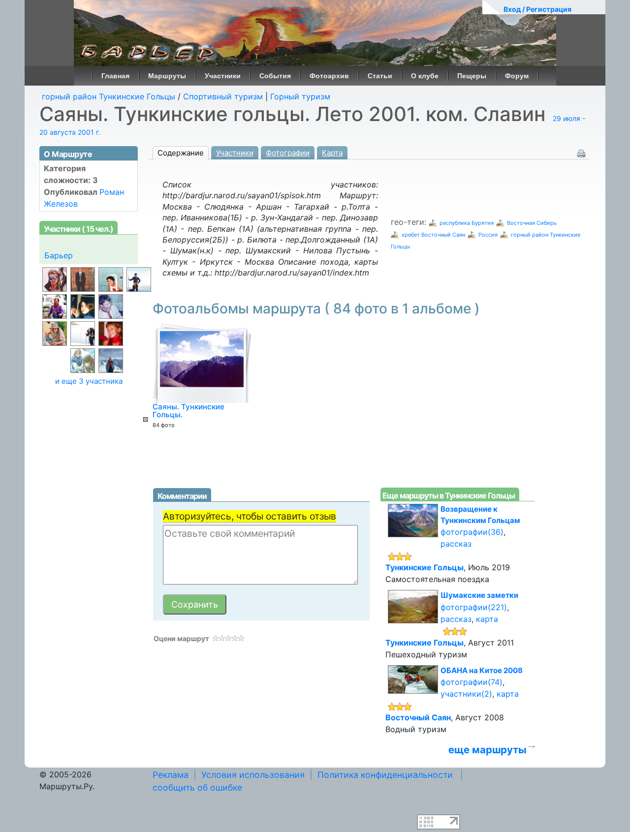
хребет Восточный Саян (433, 234)
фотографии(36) (472, 532)
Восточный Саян (418, 717)
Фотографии (288, 152)
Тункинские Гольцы (424, 567)
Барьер (58, 255)
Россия (488, 234)
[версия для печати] (581, 152)
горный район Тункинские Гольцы (108, 96)
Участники (223, 76)
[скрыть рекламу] (145, 419)
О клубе (425, 76)
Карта (332, 152)
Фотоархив (329, 76)
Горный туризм (300, 96)
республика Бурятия (467, 222)
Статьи (380, 76)
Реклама (171, 775)
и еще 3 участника (89, 381)
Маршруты (167, 76)
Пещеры (471, 76)
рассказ (456, 544)
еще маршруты (487, 749)
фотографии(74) (472, 682)
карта (487, 619)
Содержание (181, 152)
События (275, 76)
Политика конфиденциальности (385, 775)
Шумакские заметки (479, 595)
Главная (115, 76)
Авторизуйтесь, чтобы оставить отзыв (249, 516)
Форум (517, 76)
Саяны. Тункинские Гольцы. (188, 410)
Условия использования (253, 775)
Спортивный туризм (223, 96)
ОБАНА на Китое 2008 (482, 670)
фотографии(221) (474, 607)
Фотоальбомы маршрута (316, 308)
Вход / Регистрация (537, 9)
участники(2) (466, 694)
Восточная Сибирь (532, 222)
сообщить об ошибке (197, 787)
